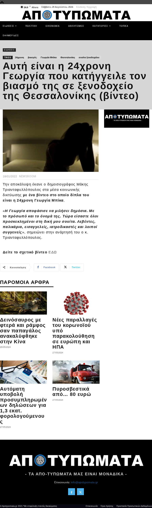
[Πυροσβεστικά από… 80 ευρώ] (75, 372)
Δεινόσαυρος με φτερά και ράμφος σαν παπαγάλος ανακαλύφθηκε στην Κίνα (23, 330)
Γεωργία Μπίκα (49, 57)
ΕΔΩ (52, 252)
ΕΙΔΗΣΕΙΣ (9, 50)
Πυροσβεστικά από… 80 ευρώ (71, 391)
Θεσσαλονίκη (68, 57)
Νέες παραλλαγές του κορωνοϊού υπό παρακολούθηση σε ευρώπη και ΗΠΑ (74, 333)
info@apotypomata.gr (84, 482)
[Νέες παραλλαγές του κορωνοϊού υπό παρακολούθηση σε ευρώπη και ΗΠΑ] (75, 303)
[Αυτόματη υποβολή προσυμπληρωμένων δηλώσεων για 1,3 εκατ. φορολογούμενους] (23, 372)
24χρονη (19, 57)
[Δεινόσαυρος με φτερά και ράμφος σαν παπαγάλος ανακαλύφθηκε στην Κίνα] (23, 303)
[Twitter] (80, 491)
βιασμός (32, 57)
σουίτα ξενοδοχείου (89, 57)
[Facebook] (71, 491)
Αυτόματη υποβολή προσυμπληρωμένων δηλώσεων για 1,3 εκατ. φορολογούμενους (23, 405)
